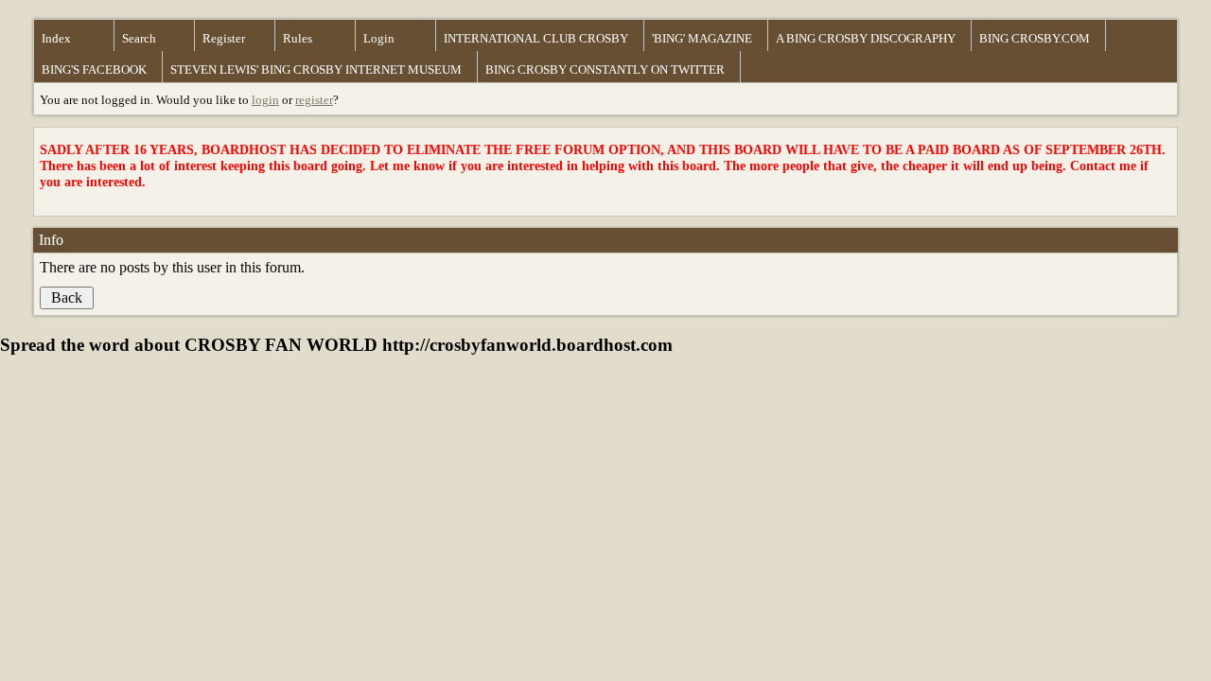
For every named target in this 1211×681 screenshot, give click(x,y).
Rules (297, 38)
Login (379, 38)
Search (139, 38)
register (314, 100)
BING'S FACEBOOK (94, 69)
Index (56, 38)
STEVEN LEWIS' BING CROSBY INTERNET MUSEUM (316, 69)
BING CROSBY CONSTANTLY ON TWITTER (605, 69)
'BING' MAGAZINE (702, 38)
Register (223, 38)
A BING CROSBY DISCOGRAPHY (866, 38)
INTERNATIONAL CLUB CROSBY (536, 38)
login (265, 100)
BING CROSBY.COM (1034, 38)
